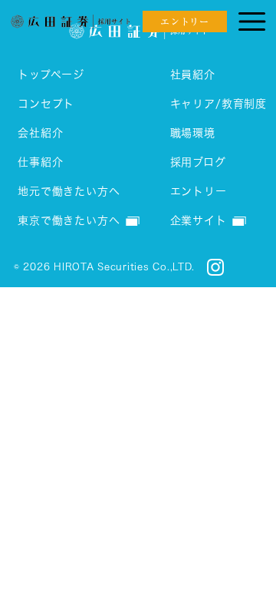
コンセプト (46, 103)
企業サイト (198, 220)
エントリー (198, 191)
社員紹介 (192, 74)
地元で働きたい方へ (69, 191)
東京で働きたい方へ (69, 220)
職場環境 (192, 132)
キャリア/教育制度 (219, 103)
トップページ (51, 74)
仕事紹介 (40, 162)
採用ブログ (198, 162)
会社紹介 (40, 132)
